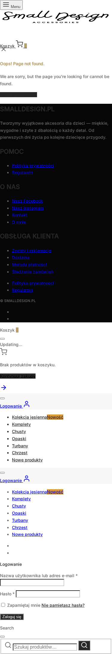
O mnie (19, 222)
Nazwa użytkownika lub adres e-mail (39, 575)
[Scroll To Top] (3, 389)
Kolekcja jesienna (37, 417)
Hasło (7, 593)
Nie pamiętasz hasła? (63, 605)
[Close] (2, 339)
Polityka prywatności (33, 165)
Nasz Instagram (28, 208)
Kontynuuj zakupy (18, 376)
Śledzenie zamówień (32, 271)
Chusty (19, 431)
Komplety (21, 424)
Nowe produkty (27, 459)
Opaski (19, 438)
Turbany (20, 445)
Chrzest (19, 452)
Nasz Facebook (27, 200)
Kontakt (19, 214)
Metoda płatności (29, 264)
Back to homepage (18, 94)
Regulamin (22, 172)
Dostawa (21, 257)
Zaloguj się (11, 617)
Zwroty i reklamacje (31, 250)
